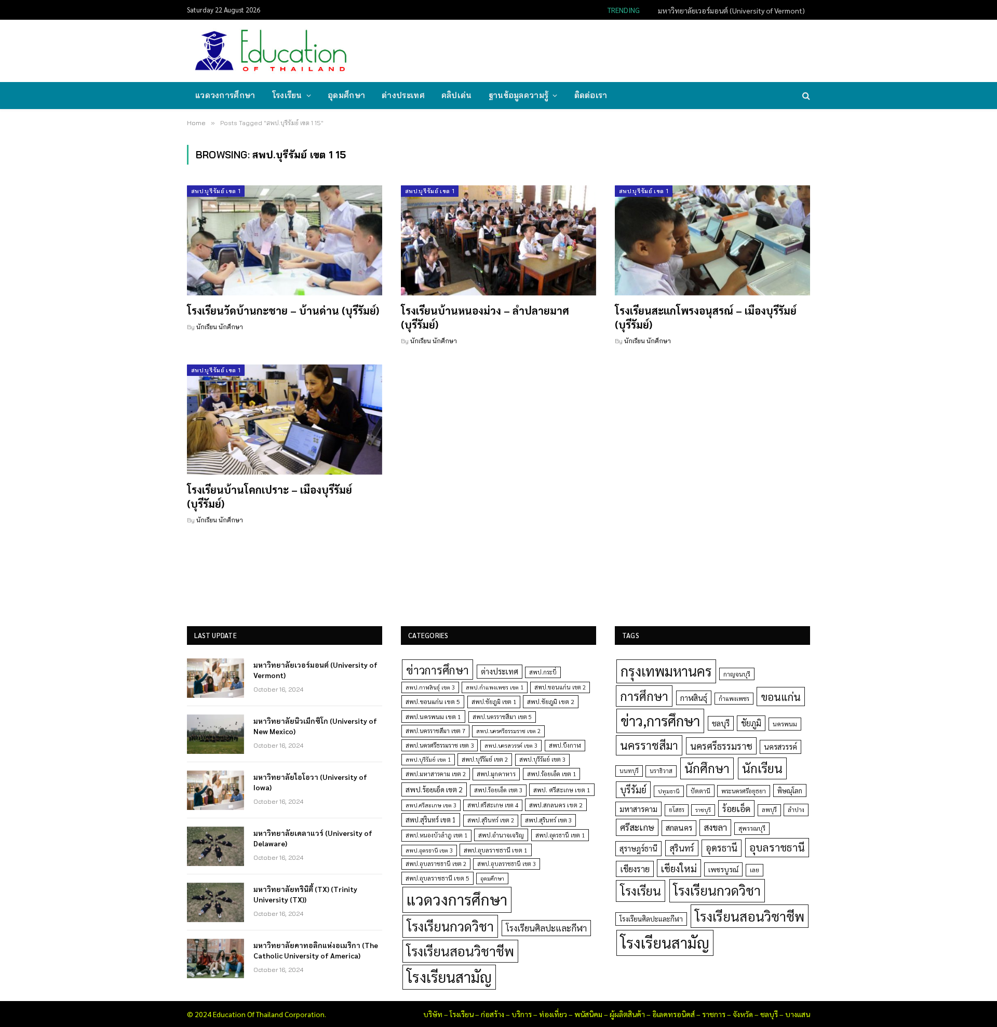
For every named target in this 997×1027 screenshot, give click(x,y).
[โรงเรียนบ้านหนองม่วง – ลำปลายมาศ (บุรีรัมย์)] (498, 240)
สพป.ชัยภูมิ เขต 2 (550, 701)
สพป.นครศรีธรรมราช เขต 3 (440, 745)
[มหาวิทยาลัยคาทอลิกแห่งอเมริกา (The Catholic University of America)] (215, 958)
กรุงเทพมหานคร (666, 671)
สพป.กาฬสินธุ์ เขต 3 (430, 687)
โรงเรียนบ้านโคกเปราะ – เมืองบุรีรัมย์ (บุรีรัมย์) (269, 496)
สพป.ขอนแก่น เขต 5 (433, 701)
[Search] (805, 95)
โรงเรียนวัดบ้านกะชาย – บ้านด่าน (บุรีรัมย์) (283, 310)
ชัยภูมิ (751, 723)
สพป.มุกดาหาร (496, 773)
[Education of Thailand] (271, 51)
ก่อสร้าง (492, 1014)
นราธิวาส (661, 771)
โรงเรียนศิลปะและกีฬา (546, 928)
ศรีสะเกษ (637, 827)
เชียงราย (635, 868)
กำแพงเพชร (734, 698)
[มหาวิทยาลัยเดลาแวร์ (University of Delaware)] (215, 846)
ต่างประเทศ (403, 95)
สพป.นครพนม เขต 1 (433, 716)
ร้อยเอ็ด (736, 808)
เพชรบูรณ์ (723, 869)
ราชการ (713, 1014)
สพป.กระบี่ (543, 672)
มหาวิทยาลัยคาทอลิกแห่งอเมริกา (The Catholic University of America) (315, 950)
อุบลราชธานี (777, 847)
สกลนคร (679, 827)
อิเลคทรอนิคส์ (673, 1014)
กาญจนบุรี (736, 674)
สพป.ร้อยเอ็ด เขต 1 (551, 774)
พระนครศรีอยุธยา (743, 791)
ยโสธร (676, 810)
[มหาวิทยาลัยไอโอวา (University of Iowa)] (215, 790)
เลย (754, 870)
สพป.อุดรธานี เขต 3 (429, 850)
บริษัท (432, 1014)
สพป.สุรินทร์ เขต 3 (548, 820)
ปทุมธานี (669, 791)
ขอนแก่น (781, 697)
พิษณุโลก (789, 790)
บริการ (521, 1014)
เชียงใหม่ (679, 868)
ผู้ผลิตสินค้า (627, 1014)
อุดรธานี (721, 848)
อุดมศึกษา (346, 95)
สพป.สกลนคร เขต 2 (556, 805)
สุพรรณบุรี (751, 828)
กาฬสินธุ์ (693, 697)
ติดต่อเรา (591, 95)
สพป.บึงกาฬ (565, 745)
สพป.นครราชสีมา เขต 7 (435, 731)
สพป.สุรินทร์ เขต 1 (431, 819)
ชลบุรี (721, 723)
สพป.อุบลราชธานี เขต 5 (437, 878)
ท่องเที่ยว (553, 1014)
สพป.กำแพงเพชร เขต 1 (494, 687)
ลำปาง (796, 810)
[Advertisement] (620, 49)
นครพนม (785, 724)
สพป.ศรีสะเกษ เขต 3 (431, 805)
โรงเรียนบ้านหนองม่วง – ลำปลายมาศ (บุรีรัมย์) (485, 317)
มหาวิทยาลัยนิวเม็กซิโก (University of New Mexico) (728, 10)
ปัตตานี (700, 791)
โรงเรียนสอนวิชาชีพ (460, 951)
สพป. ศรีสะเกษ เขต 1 (561, 790)
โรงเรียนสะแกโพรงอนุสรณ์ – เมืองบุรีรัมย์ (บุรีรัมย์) (706, 317)
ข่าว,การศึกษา (660, 720)
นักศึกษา (707, 768)
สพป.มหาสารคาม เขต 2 (436, 774)
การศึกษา (644, 696)
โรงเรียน (287, 95)
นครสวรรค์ (780, 746)
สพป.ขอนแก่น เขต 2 (560, 687)
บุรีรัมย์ (633, 789)
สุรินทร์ (681, 848)
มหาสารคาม (638, 809)
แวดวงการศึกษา (225, 95)
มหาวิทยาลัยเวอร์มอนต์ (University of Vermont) (315, 670)
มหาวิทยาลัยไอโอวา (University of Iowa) (310, 782)
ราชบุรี (703, 809)
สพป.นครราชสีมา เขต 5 (502, 717)
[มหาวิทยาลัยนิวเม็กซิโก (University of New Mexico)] (215, 734)
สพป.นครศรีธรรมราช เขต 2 (508, 731)
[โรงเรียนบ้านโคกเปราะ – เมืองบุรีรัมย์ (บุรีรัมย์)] (284, 419)
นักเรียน (762, 768)
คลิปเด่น (456, 95)
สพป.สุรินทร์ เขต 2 (490, 820)
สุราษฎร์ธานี (638, 848)
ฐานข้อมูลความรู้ (519, 95)
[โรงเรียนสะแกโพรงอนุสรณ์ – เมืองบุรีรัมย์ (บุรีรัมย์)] (712, 240)
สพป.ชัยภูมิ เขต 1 (493, 701)
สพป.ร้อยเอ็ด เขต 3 (498, 790)
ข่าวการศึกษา (437, 669)
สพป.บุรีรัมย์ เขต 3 (542, 759)
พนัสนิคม (588, 1014)
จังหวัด (743, 1014)
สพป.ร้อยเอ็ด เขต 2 (434, 789)
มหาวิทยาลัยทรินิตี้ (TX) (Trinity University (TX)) (305, 894)
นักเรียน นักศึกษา (219, 327)
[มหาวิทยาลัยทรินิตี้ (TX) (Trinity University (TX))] (215, 902)
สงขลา (715, 827)
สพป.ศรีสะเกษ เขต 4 (492, 805)
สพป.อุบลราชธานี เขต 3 (506, 864)
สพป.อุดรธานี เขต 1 (560, 835)
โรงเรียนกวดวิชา (450, 926)
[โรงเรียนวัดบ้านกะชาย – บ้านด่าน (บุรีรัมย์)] (284, 240)
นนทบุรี (629, 771)
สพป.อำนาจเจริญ (501, 835)
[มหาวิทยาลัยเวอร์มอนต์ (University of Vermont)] (215, 678)
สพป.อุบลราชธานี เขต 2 (436, 864)
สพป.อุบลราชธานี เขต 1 (496, 850)
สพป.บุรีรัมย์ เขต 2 (485, 759)
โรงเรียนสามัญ (449, 977)
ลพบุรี (769, 810)
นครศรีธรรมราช (721, 746)
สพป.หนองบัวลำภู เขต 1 (436, 835)
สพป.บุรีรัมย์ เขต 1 (215, 191)
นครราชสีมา (649, 745)
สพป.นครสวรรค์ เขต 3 (510, 745)
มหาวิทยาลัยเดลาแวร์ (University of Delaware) (312, 838)
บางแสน (797, 1014)
